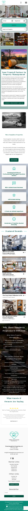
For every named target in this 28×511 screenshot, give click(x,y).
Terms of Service (18, 509)
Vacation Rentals (14, 464)
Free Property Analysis (14, 481)
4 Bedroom (14, 470)
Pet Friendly (14, 466)
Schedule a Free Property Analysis (14, 103)
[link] (7, 39)
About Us (14, 478)
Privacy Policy (19, 504)
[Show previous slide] (4, 243)
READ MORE (14, 160)
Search (14, 25)
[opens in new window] (11, 458)
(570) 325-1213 (14, 454)
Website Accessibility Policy (11, 504)
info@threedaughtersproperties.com (14, 452)
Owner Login (14, 484)
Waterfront (14, 467)
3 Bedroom (14, 469)
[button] (26, 2)
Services (14, 479)
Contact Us (14, 476)
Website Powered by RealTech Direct (15, 506)
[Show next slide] (24, 243)
